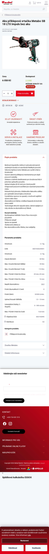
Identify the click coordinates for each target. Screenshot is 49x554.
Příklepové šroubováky (18, 334)
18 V (42, 284)
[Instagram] (10, 423)
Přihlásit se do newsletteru (14, 400)
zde (29, 535)
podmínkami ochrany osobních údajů (33, 394)
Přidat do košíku (23, 93)
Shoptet (23, 468)
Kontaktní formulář (14, 431)
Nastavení (24, 541)
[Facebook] (4, 423)
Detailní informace (9, 100)
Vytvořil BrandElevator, (13, 468)
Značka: (7, 31)
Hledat (44, 9)
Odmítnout (12, 548)
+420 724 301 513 (13, 417)
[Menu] (46, 3)
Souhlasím (36, 548)
